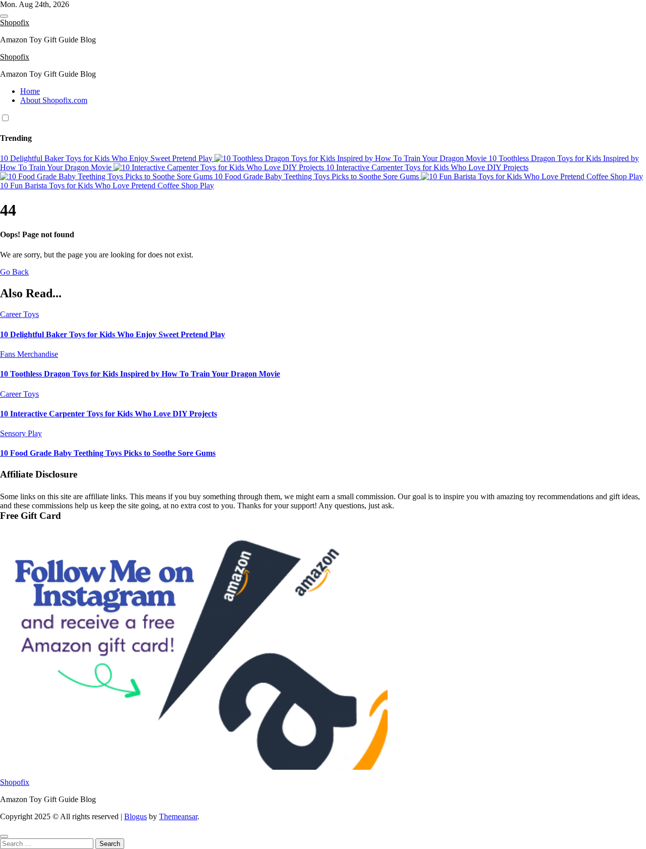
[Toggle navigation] (4, 16)
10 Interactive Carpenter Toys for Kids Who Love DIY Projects (108, 413)
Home (30, 91)
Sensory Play (21, 433)
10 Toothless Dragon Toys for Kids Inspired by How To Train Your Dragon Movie (140, 373)
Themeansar (178, 816)
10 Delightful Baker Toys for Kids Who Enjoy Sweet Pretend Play (112, 334)
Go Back (14, 272)
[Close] (4, 836)
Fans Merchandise (29, 354)
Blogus (135, 816)
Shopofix (14, 22)
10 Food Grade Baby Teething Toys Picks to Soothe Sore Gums (108, 453)
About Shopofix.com (53, 100)
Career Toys (19, 314)
